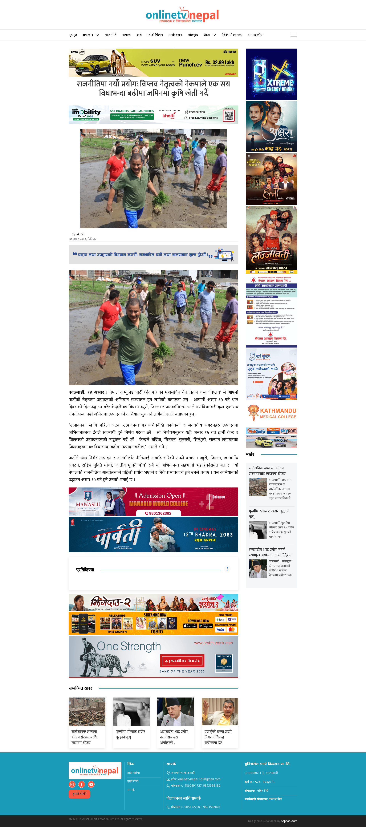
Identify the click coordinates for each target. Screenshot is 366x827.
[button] (293, 35)
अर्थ (139, 35)
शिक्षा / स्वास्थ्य (232, 35)
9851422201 (193, 807)
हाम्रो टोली (79, 794)
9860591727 (193, 786)
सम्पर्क (131, 790)
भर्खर (250, 454)
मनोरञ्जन (175, 35)
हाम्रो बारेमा (133, 773)
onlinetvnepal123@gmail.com (199, 779)
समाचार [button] (88, 35)
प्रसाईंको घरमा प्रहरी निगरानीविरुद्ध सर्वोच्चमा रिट (218, 737)
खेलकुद (193, 35)
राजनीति (111, 35)
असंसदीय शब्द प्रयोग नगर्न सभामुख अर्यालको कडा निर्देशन (270, 553)
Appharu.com (289, 821)
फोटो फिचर (155, 35)
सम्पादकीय (255, 35)
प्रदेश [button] (207, 35)
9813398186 (211, 786)
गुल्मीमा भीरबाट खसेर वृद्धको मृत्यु (130, 735)
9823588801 (211, 807)
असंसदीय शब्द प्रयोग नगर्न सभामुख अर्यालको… (174, 737)
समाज (126, 35)
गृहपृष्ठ (73, 35)
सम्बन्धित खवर (80, 688)
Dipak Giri (78, 234)
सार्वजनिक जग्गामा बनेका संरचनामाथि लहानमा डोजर (84, 737)
